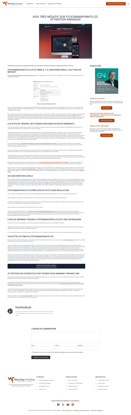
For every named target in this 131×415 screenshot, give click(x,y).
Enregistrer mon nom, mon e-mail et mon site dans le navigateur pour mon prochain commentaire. (58, 352)
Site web (80, 345)
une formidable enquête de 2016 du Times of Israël (54, 162)
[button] (45, 380)
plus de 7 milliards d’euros (29, 169)
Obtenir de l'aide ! (107, 120)
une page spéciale (68, 240)
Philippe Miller (23, 307)
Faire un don (106, 135)
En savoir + (106, 108)
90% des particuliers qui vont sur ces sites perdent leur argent (38, 143)
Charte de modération (97, 410)
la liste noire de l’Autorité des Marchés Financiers (42, 211)
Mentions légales (66, 410)
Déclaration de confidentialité (81, 410)
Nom (33, 345)
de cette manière (28, 295)
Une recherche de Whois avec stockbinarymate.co (22, 75)
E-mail (57, 345)
